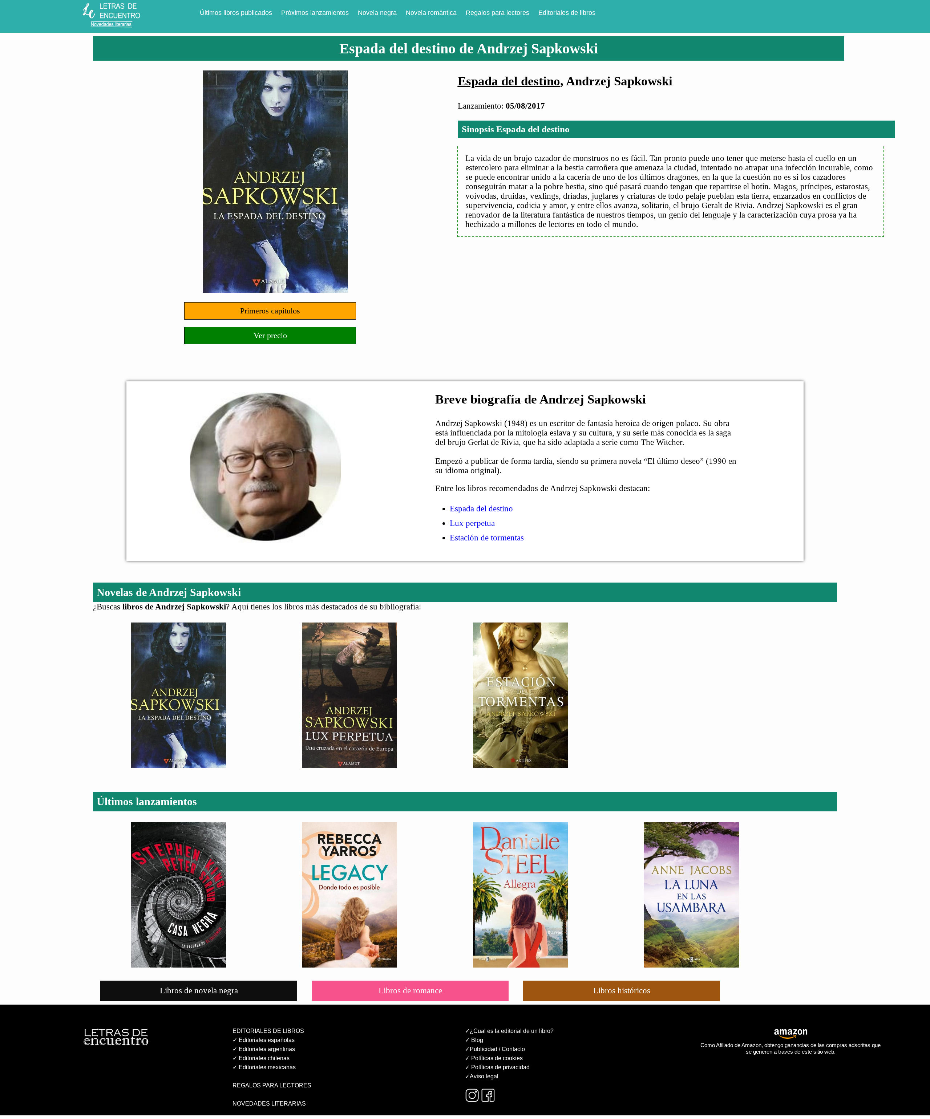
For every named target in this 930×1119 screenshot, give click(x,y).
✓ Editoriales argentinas (263, 1049)
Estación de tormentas (487, 537)
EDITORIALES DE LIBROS (268, 1031)
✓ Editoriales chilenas (261, 1058)
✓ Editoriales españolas (263, 1040)
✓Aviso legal (481, 1076)
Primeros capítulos (270, 310)
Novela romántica (431, 12)
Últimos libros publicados (236, 12)
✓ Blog (474, 1040)
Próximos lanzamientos (315, 12)
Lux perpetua (472, 523)
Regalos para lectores (497, 12)
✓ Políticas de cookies (494, 1058)
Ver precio (270, 335)
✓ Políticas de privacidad (497, 1067)
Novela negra (377, 12)
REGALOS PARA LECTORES (271, 1085)
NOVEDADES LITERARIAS (269, 1103)
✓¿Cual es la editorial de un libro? (509, 1031)
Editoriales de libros (566, 12)
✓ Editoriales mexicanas (264, 1067)
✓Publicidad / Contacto (495, 1049)
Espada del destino (509, 81)
